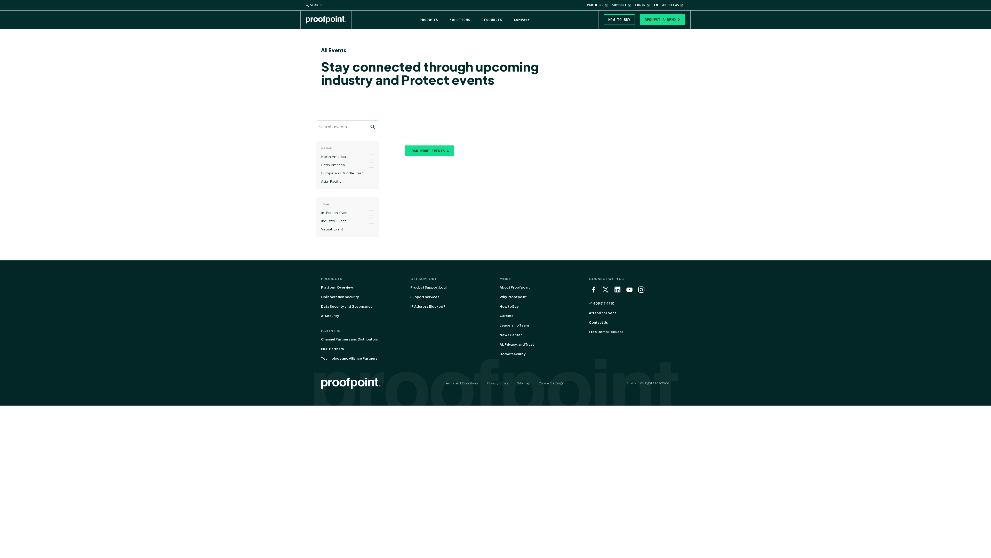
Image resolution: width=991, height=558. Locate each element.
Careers (506, 316)
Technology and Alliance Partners (349, 358)
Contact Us (598, 322)
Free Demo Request (606, 332)
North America (333, 156)
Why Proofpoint (513, 297)
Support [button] (619, 5)
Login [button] (640, 5)
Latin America (333, 165)
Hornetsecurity (513, 354)
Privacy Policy (497, 383)
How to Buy (509, 306)
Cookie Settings (551, 383)
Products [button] (429, 20)
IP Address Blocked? (427, 306)
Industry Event (333, 221)
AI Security (330, 316)
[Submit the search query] (372, 127)
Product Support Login (429, 287)
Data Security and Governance (347, 306)
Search (316, 5)
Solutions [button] (460, 20)
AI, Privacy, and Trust (517, 344)
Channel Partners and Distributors (349, 339)
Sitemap (523, 383)
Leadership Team (514, 325)
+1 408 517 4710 (601, 303)
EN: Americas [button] (666, 5)
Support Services (424, 297)
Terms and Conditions (461, 383)
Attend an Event (602, 313)
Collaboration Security (340, 297)
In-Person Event (335, 213)
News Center (511, 335)
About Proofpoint (515, 287)
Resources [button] (492, 20)
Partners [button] (595, 5)
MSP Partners (332, 349)
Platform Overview (337, 287)
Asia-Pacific (331, 181)
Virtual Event (332, 229)
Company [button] (522, 20)
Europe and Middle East (342, 173)
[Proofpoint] (328, 19)
